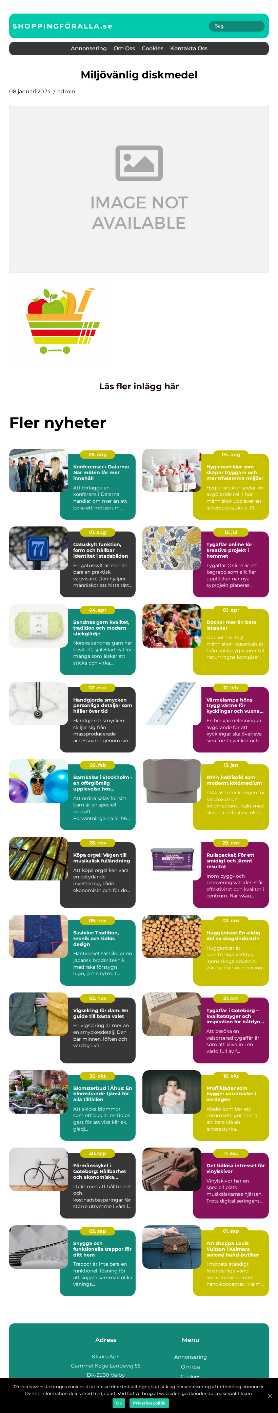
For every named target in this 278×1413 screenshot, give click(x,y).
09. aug (97, 454)
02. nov (231, 920)
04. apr (97, 610)
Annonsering (89, 48)
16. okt (231, 1076)
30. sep (97, 1153)
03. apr (231, 610)
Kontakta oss (188, 48)
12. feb (230, 688)
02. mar (97, 688)
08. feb (98, 765)
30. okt (98, 1076)
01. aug (97, 532)
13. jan (231, 765)
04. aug (231, 454)
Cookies (152, 48)
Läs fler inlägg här (139, 386)
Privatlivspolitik (149, 1403)
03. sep (97, 1231)
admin (66, 91)
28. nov (97, 843)
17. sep (231, 1153)
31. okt (230, 998)
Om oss (124, 48)
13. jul (230, 532)
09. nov (97, 920)
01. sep (231, 1231)
